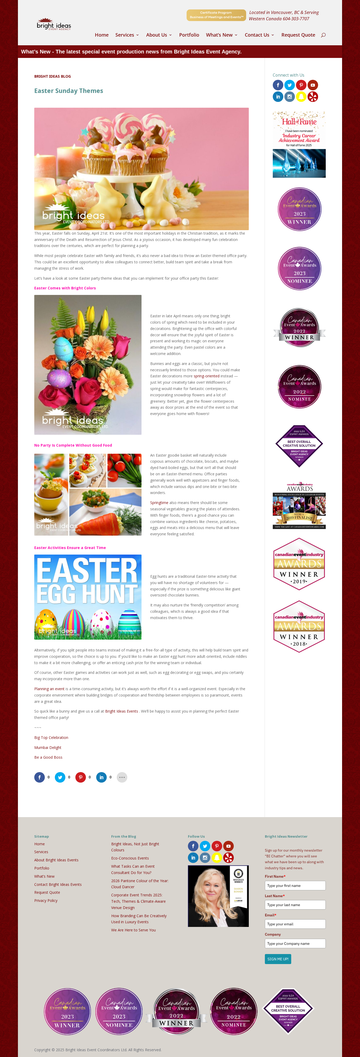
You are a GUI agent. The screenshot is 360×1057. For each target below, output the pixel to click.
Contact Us (257, 35)
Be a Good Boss (48, 757)
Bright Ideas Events (121, 711)
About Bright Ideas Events (56, 859)
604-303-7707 (296, 18)
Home (102, 35)
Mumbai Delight (47, 747)
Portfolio (189, 35)
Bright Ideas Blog (52, 76)
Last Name (275, 895)
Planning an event (49, 688)
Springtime (159, 502)
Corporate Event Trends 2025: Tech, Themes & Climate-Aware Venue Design (138, 901)
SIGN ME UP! (278, 959)
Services (124, 35)
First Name (275, 876)
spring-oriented (207, 375)
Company (273, 934)
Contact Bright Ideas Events (58, 884)
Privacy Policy (45, 900)
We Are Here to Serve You (133, 929)
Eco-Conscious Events (130, 858)
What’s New (219, 35)
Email (270, 915)
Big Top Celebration (51, 737)
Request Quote (298, 35)
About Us (156, 35)
